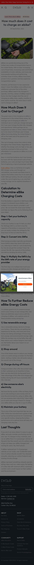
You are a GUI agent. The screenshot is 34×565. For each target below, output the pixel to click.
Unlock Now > (25, 284)
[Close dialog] (32, 274)
